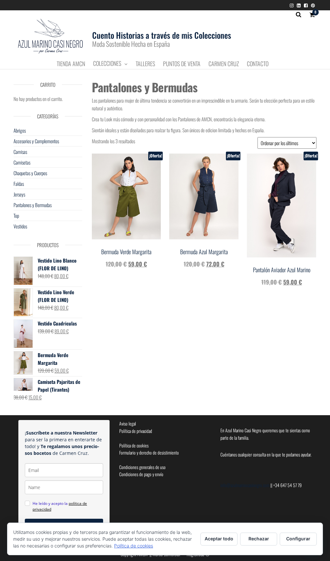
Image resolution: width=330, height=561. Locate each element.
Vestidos (20, 226)
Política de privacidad (135, 430)
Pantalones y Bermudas (33, 204)
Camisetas (22, 162)
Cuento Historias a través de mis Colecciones (161, 35)
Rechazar (258, 538)
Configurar (298, 538)
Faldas (19, 183)
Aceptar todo (219, 538)
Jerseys (19, 194)
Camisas (20, 151)
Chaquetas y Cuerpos (30, 172)
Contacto (257, 64)
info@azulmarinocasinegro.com (245, 485)
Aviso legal (127, 423)
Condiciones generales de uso (142, 467)
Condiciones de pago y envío (141, 474)
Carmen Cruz (224, 64)
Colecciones (107, 63)
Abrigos (20, 130)
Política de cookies (134, 445)
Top (16, 215)
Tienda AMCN (71, 64)
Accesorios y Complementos (36, 141)
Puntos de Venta (181, 64)
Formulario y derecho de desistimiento (149, 452)
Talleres (145, 64)
